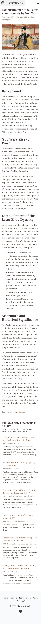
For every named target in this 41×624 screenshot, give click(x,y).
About (35, 598)
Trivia (21, 598)
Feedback (21, 601)
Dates (28, 598)
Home (5, 598)
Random (13, 598)
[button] (38, 3)
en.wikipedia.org (17, 412)
